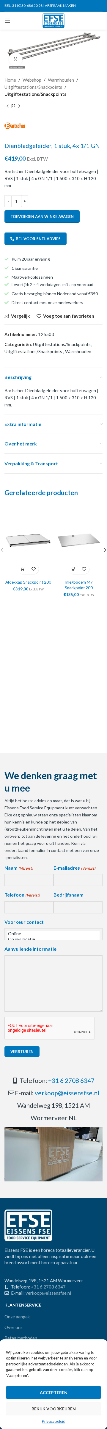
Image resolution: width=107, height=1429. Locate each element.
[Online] (53, 933)
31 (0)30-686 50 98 (27, 5)
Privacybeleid (53, 1421)
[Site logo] (54, 20)
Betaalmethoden (20, 1338)
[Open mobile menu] (7, 21)
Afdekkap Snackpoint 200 (28, 582)
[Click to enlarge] (15, 59)
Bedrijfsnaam (69, 894)
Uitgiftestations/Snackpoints (33, 87)
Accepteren (53, 1392)
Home (10, 80)
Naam (18, 868)
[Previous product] (7, 106)
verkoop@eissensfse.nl (67, 1093)
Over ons (13, 1327)
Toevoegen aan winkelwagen (42, 216)
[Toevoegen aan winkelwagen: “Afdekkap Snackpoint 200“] (23, 569)
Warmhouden (61, 80)
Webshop (32, 80)
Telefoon (22, 894)
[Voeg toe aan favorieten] (33, 569)
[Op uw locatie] (53, 939)
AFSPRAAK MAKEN (60, 5)
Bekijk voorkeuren (54, 1408)
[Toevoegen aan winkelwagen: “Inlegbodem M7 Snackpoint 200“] (73, 569)
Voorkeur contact (24, 922)
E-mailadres (74, 868)
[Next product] (19, 106)
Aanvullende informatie (30, 949)
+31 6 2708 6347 (71, 1080)
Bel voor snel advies (38, 238)
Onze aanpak (17, 1316)
